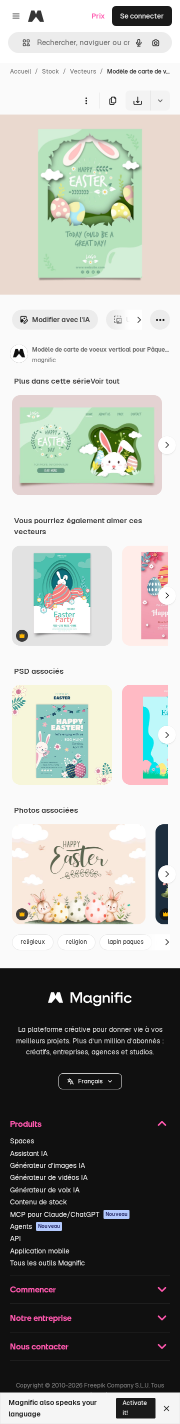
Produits (26, 1123)
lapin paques (126, 942)
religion (76, 942)
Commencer (33, 1289)
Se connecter (142, 16)
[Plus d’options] (86, 101)
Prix (98, 16)
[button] (90, 1081)
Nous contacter (39, 1346)
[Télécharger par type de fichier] (160, 101)
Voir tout (105, 381)
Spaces (22, 1140)
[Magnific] (90, 1000)
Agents (35, 1226)
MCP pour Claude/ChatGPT (69, 1214)
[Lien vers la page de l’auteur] (19, 355)
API (15, 1238)
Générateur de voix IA (45, 1189)
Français (90, 1081)
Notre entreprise (41, 1317)
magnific (44, 360)
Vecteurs (83, 72)
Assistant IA (29, 1153)
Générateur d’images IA (47, 1165)
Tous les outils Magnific (47, 1262)
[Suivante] (139, 320)
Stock (50, 72)
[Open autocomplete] (22, 43)
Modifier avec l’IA (61, 319)
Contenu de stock (38, 1201)
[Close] (167, 1408)
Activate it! (134, 1407)
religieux (32, 942)
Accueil (20, 72)
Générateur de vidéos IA (49, 1177)
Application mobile (40, 1250)
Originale (66, 134)
